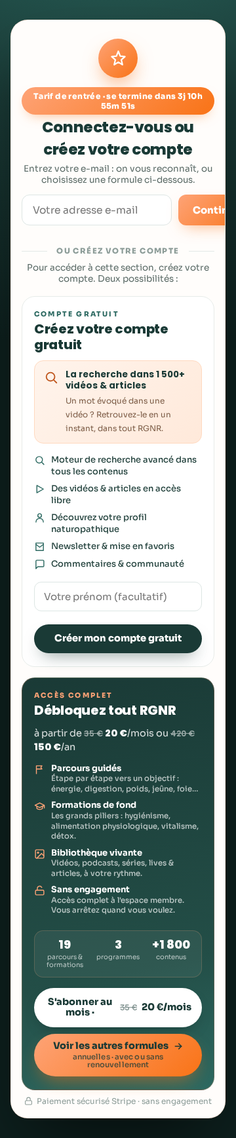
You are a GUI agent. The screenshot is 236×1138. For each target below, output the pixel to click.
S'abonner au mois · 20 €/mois (119, 1007)
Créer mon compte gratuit (118, 638)
